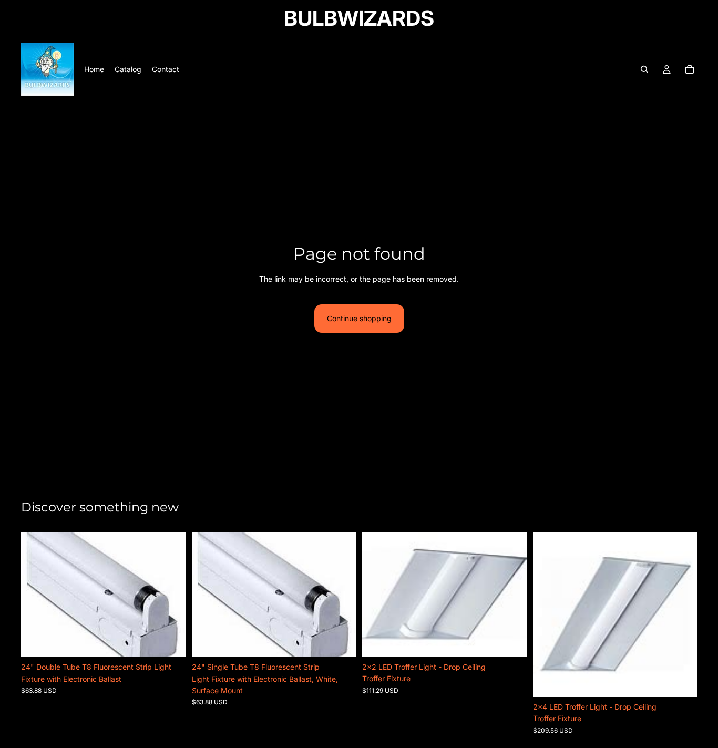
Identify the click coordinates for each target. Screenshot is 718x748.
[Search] (644, 69)
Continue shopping (359, 318)
